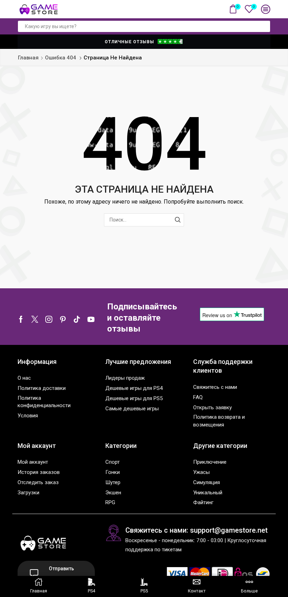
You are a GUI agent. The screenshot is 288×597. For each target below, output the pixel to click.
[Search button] (264, 26)
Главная (28, 57)
